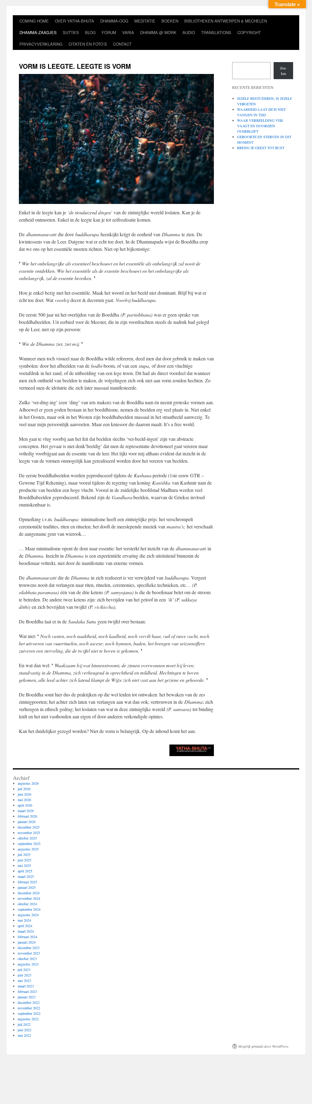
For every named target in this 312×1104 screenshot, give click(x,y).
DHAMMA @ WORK (158, 32)
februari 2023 (27, 991)
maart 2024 (26, 931)
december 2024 (29, 892)
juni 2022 (24, 1029)
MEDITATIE (144, 21)
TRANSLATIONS (216, 32)
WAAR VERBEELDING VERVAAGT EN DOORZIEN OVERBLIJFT (260, 126)
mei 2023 (24, 980)
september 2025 (29, 843)
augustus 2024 (28, 914)
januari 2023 (27, 996)
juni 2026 (24, 794)
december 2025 (29, 827)
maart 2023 (26, 985)
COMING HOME (34, 21)
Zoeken (283, 70)
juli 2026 (24, 788)
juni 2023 (24, 975)
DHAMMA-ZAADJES (38, 32)
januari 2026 (27, 821)
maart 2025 (26, 876)
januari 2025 (27, 887)
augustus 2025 (28, 848)
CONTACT (122, 44)
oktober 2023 (27, 958)
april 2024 (25, 925)
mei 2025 (24, 865)
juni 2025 (24, 859)
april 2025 (25, 870)
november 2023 (29, 953)
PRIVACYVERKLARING (41, 44)
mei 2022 (24, 1035)
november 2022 (29, 1007)
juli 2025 (24, 854)
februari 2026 (27, 816)
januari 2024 (27, 942)
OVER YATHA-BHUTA (74, 21)
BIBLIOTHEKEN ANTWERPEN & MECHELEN (225, 21)
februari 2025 (27, 881)
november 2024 (29, 898)
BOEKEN (169, 21)
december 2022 (29, 1002)
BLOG (90, 32)
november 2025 (29, 832)
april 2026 (25, 805)
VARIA (128, 32)
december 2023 (29, 947)
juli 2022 (24, 1024)
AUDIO (189, 32)
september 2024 (29, 909)
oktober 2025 (27, 838)
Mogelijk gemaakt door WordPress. (263, 1046)
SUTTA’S (71, 32)
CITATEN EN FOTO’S (88, 44)
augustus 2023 (28, 964)
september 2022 (29, 1013)
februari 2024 (27, 936)
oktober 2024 (27, 903)
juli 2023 (24, 969)
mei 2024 (24, 920)
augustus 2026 (28, 783)
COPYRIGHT (249, 32)
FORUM (109, 32)
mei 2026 (24, 799)
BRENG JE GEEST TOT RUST (260, 147)
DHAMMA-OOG (114, 21)
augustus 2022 (28, 1018)
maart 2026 (26, 810)
